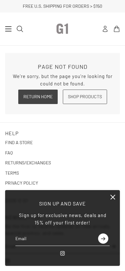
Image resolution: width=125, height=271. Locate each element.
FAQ (9, 152)
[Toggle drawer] (8, 28)
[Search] (20, 29)
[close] (113, 197)
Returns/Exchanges (28, 162)
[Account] (105, 29)
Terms (12, 173)
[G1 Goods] (62, 29)
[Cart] (116, 29)
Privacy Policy (21, 183)
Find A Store (19, 142)
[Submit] (103, 238)
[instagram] (62, 253)
